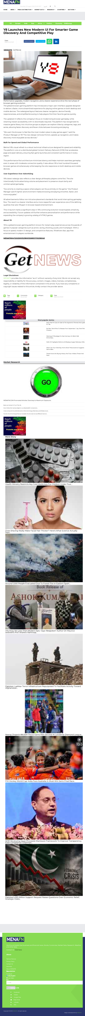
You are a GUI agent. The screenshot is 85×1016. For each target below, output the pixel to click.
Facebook (16, 992)
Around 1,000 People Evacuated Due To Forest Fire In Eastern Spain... (37, 583)
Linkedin (16, 1002)
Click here (18, 950)
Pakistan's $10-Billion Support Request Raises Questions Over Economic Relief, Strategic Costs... (42, 898)
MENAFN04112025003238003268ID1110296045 (24, 238)
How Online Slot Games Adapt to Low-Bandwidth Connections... (20, 408)
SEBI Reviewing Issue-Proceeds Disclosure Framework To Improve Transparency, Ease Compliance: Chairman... (43, 842)
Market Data (39, 9)
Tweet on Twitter (40, 41)
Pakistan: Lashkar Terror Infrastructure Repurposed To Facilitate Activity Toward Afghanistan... (43, 687)
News (12, 9)
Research (50, 9)
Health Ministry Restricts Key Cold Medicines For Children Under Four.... (38, 484)
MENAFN (8, 50)
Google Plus (17, 997)
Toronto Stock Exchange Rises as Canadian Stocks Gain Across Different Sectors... (25, 413)
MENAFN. (15, 1011)
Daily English (11, 976)
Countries (61, 9)
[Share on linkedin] (56, 41)
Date (6, 40)
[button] (50, 6)
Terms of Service (11, 959)
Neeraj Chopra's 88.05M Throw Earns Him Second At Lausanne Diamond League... (43, 734)
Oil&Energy (70, 23)
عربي (45, 6)
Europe (17, 23)
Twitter (15, 995)
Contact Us (9, 964)
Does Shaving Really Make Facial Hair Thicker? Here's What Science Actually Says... (41, 532)
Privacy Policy (10, 961)
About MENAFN (11, 969)
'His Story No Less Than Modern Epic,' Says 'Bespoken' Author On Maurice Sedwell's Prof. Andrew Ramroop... (40, 632)
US (8, 23)
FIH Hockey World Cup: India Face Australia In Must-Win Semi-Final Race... (40, 781)
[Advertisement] (33, 16)
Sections (71, 9)
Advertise (9, 966)
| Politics (49, 23)
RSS (14, 1005)
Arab (25, 23)
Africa (40, 23)
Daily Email (16, 1000)
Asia (32, 23)
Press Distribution (24, 9)
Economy (59, 23)
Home (5, 9)
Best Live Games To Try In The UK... (12, 405)
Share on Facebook (29, 41)
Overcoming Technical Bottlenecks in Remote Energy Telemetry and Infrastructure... (26, 411)
